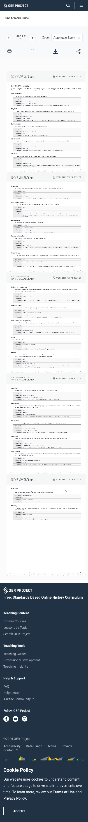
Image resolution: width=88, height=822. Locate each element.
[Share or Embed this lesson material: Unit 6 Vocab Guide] (78, 51)
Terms (52, 746)
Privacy (67, 746)
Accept (19, 811)
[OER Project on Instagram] (24, 719)
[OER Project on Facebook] (6, 719)
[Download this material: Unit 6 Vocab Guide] (55, 51)
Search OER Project (16, 634)
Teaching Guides (14, 654)
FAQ (6, 686)
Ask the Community (17, 699)
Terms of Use (64, 792)
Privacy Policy (14, 798)
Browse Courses (14, 621)
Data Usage (34, 746)
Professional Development (21, 660)
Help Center (11, 693)
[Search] (66, 5)
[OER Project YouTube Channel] (15, 719)
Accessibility (12, 746)
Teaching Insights (15, 666)
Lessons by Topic (15, 627)
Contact (9, 750)
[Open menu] (81, 5)
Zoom (46, 37)
